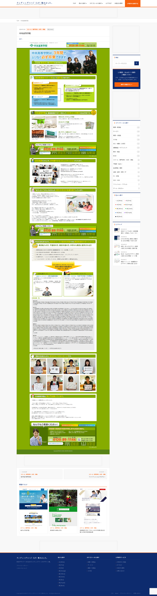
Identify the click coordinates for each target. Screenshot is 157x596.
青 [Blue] (119, 212)
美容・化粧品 (91, 568)
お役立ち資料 (119, 3)
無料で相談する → (126, 84)
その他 (90, 571)
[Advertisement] (78, 13)
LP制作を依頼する (132, 3)
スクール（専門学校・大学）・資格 (36, 29)
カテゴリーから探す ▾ (96, 3)
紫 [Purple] (128, 212)
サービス (90, 565)
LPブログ (109, 3)
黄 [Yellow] (120, 208)
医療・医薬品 (91, 562)
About (116, 593)
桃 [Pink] (128, 200)
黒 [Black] (119, 216)
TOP (74, 3)
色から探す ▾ (83, 3)
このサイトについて (22, 568)
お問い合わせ (120, 571)
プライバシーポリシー (22, 565)
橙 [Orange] (128, 204)
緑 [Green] (50, 29)
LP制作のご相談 (121, 562)
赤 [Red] (119, 204)
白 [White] (119, 200)
